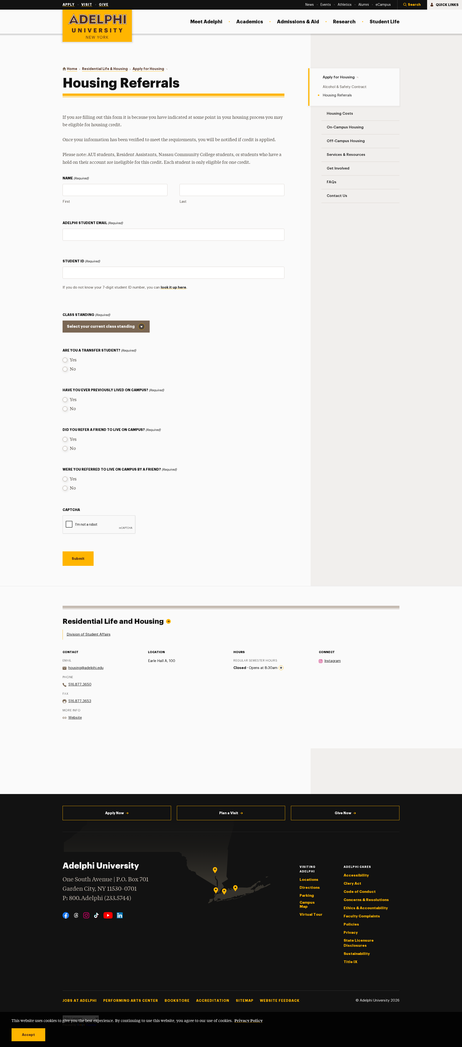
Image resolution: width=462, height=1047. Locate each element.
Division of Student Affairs (88, 634)
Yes (73, 360)
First (66, 201)
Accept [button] (28, 1034)
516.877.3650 (79, 684)
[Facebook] (66, 915)
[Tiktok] (96, 915)
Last (183, 201)
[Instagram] (86, 915)
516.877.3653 (79, 701)
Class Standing (86, 314)
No (73, 369)
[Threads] (76, 915)
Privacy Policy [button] (248, 1020)
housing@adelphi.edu (85, 668)
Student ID (81, 261)
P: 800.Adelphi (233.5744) (97, 899)
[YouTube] (108, 915)
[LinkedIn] (120, 915)
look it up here (173, 287)
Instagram (332, 661)
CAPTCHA (71, 509)
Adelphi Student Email (93, 223)
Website (75, 717)
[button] (412, 5)
